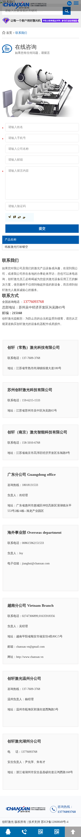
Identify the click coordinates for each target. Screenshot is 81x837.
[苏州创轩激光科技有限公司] (40, 5)
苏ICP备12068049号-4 (54, 821)
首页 (9, 32)
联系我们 (21, 32)
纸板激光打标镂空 (16, 246)
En (69, 3)
